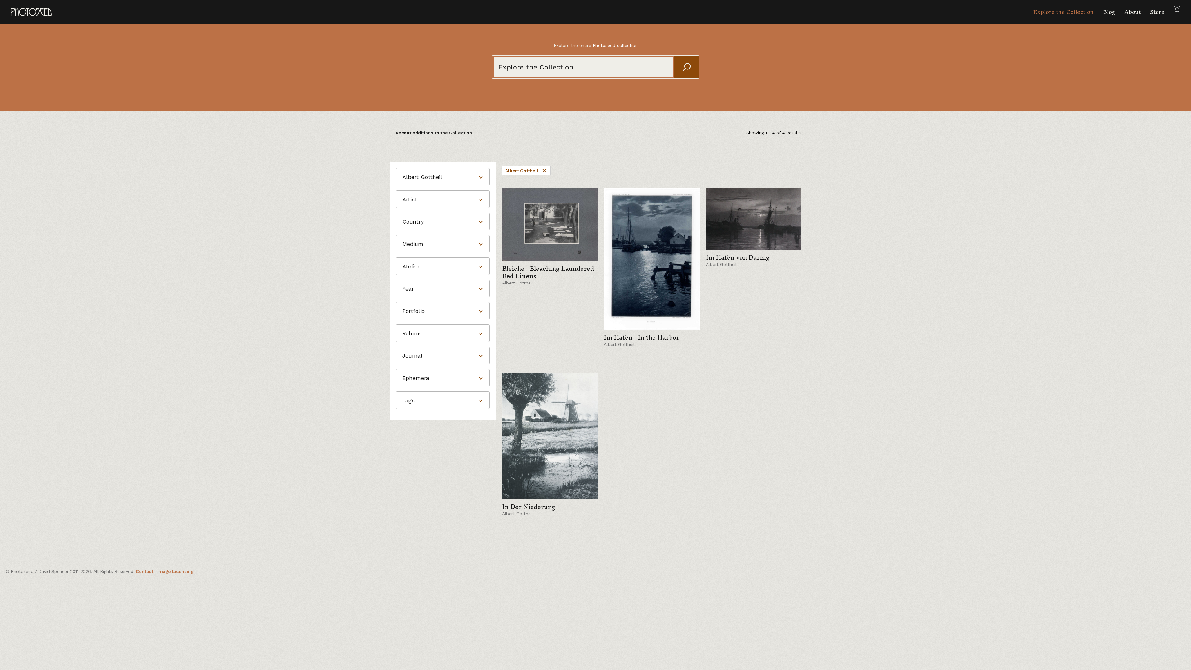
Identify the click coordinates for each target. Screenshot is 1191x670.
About (1132, 12)
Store (1157, 12)
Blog (1109, 12)
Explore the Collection (1063, 12)
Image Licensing (175, 571)
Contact (144, 571)
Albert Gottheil (521, 170)
